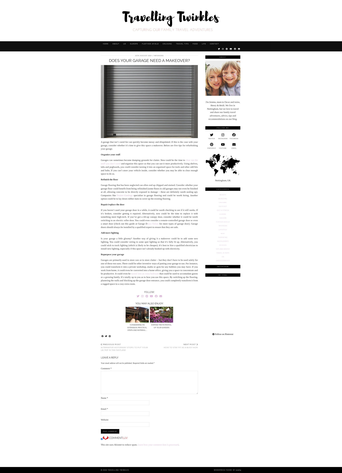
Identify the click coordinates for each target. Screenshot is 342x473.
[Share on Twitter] (106, 336)
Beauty (223, 195)
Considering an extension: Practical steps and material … (137, 327)
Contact (214, 44)
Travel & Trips (223, 253)
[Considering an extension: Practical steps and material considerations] (137, 315)
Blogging (223, 199)
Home (105, 44)
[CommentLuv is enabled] (115, 439)
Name (104, 398)
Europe (134, 44)
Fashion (222, 218)
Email (104, 409)
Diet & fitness (223, 210)
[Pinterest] (227, 48)
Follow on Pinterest (223, 334)
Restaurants (222, 241)
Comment (106, 368)
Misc (223, 233)
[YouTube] (231, 48)
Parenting (223, 237)
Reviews (223, 245)
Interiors (159, 55)
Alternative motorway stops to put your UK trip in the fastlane (124, 347)
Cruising (167, 44)
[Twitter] (219, 48)
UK (124, 44)
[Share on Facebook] (102, 336)
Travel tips (182, 44)
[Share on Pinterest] (110, 336)
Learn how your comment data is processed (158, 444)
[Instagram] (223, 48)
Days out (223, 206)
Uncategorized (223, 260)
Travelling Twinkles (118, 470)
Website (104, 420)
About (115, 44)
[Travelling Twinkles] (171, 20)
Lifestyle (223, 229)
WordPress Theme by (227, 470)
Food (195, 44)
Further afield (150, 44)
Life (204, 44)
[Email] (239, 48)
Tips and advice (223, 249)
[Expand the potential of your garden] (161, 315)
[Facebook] (235, 48)
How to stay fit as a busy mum (181, 346)
